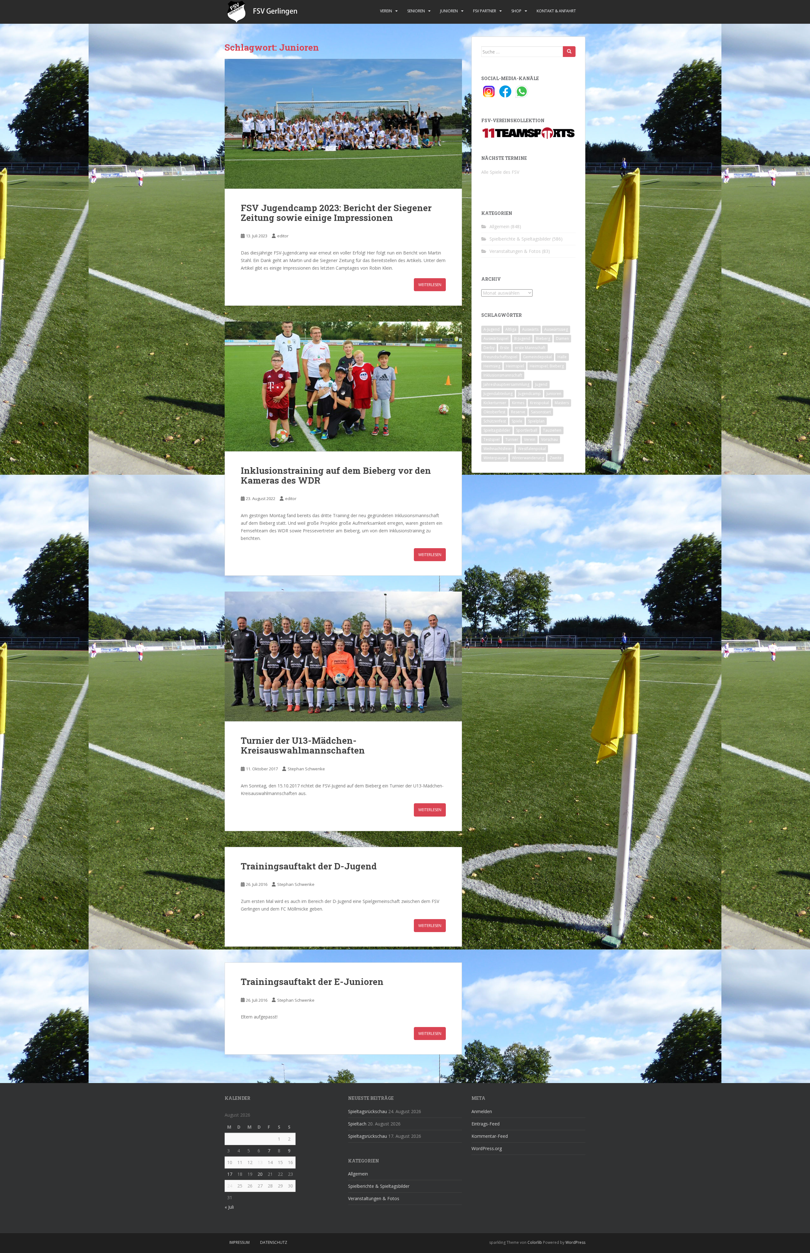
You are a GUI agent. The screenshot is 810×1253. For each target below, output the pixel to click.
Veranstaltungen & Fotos (515, 251)
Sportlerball (526, 430)
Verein (386, 11)
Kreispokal (539, 402)
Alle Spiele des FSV (500, 172)
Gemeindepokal (537, 357)
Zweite (556, 457)
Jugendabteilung (498, 393)
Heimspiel (515, 366)
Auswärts (530, 329)
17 (229, 1174)
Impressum (239, 1242)
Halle (562, 357)
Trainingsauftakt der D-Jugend (309, 866)
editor (283, 236)
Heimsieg (491, 366)
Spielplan (536, 421)
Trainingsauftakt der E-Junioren (312, 981)
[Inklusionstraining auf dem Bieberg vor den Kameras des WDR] (343, 386)
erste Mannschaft (530, 347)
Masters (562, 402)
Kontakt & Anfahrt (556, 11)
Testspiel (491, 439)
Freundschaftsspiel (500, 357)
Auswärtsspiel (495, 338)
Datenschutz (273, 1242)
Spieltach (357, 1124)
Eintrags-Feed (485, 1124)
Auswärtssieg (556, 329)
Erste (504, 347)
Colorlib (534, 1242)
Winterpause (494, 457)
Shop (516, 11)
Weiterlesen (429, 284)
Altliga (510, 329)
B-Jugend (522, 338)
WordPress (575, 1242)
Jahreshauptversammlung (506, 384)
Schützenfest (494, 421)
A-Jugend (491, 329)
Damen (562, 338)
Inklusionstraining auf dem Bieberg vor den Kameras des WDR (336, 475)
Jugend (541, 384)
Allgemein (499, 226)
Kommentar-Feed (489, 1136)
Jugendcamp (529, 393)
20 (260, 1174)
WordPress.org (486, 1148)
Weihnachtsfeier (497, 448)
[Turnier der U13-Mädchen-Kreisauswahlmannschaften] (343, 656)
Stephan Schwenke (306, 769)
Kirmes (518, 402)
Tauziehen (552, 430)
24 (229, 1186)
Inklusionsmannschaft (502, 375)
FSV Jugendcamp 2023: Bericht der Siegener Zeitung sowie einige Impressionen (336, 212)
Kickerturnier (494, 402)
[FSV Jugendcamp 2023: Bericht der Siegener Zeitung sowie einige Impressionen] (343, 124)
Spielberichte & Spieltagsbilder (520, 239)
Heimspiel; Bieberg (547, 366)
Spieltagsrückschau (367, 1111)
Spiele (517, 421)
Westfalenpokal (532, 448)
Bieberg (543, 338)
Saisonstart (541, 412)
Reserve (518, 412)
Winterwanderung (528, 457)
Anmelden (481, 1111)
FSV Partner (484, 11)
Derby (489, 347)
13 (260, 1162)
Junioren (449, 11)
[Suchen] (569, 51)
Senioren (416, 11)
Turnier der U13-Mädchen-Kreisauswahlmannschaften (303, 745)
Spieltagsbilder (496, 430)
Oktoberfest (494, 412)
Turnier (511, 439)
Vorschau (549, 439)
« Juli (229, 1207)
